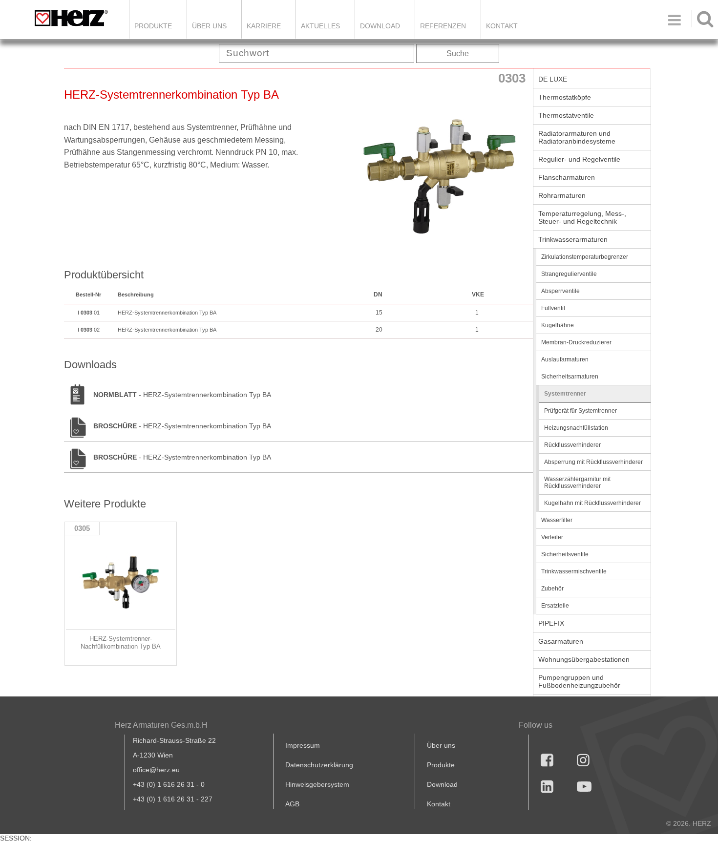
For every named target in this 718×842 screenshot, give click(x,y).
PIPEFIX (551, 623)
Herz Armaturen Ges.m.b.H (161, 725)
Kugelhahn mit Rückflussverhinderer (592, 503)
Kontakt (438, 804)
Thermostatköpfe (564, 97)
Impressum (302, 745)
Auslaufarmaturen (565, 359)
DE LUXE (552, 79)
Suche (457, 53)
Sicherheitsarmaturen (569, 376)
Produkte (153, 26)
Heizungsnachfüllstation (576, 427)
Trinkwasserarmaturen (573, 239)
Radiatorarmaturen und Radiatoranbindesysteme (576, 137)
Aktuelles (320, 26)
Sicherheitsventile (565, 554)
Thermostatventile (566, 115)
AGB (292, 804)
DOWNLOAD (380, 26)
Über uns (441, 745)
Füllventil (553, 308)
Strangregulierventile (569, 274)
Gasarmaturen (560, 641)
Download (442, 784)
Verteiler (552, 537)
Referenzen (443, 26)
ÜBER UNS (209, 26)
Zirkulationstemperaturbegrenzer (584, 256)
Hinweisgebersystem (317, 784)
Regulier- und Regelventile (579, 159)
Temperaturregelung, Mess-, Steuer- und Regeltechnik (582, 217)
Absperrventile (560, 291)
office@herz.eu (156, 770)
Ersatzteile (555, 605)
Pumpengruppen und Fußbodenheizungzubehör (579, 681)
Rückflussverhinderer (572, 445)
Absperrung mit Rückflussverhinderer (593, 462)
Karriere (264, 26)
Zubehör (552, 588)
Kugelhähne (557, 325)
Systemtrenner (565, 393)
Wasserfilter (556, 520)
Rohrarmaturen (562, 195)
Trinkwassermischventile (574, 571)
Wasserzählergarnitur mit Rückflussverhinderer (577, 482)
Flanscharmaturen (566, 177)
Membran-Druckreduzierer (576, 342)
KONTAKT (502, 26)
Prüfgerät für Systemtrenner (580, 410)
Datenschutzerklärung (319, 765)
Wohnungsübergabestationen (584, 659)
